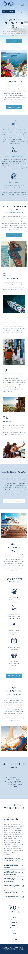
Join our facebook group (14, 501)
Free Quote (14, 919)
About (14, 917)
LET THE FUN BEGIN (14, 235)
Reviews (14, 930)
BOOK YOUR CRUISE (14, 107)
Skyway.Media (14, 950)
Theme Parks (14, 928)
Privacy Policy (14, 948)
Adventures (14, 922)
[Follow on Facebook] (12, 939)
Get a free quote (14, 41)
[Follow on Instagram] (16, 939)
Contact (14, 933)
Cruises (14, 925)
